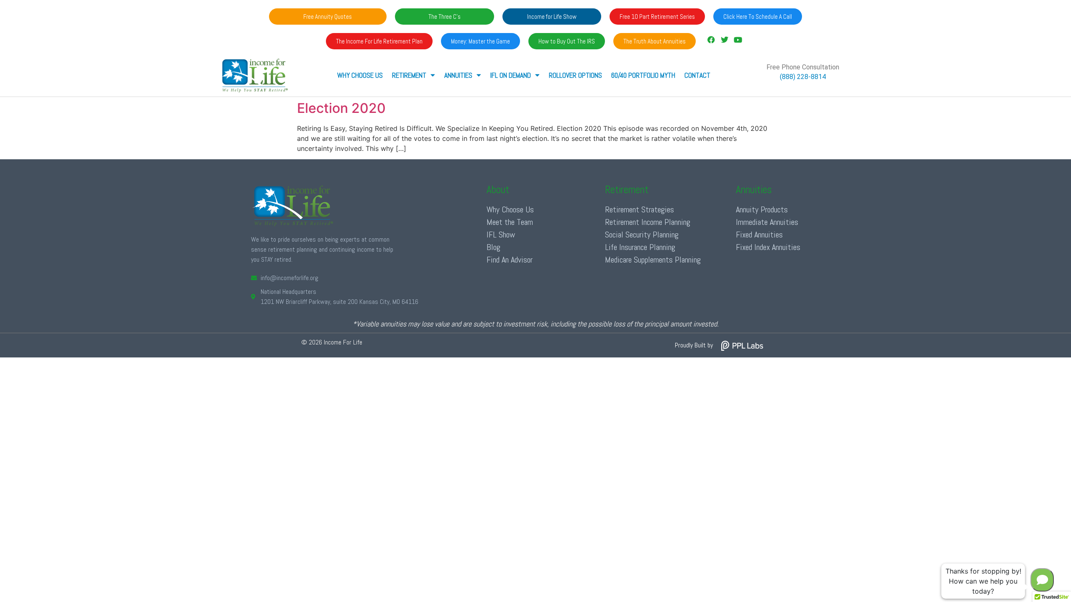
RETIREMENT (409, 75)
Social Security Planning (642, 234)
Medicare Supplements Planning (653, 259)
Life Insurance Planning (640, 247)
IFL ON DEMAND (510, 75)
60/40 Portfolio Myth (643, 75)
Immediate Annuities (767, 222)
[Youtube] (738, 39)
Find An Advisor (510, 259)
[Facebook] (710, 39)
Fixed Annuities (759, 234)
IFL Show (501, 234)
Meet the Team (510, 222)
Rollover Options (575, 75)
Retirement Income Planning (647, 222)
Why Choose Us (360, 75)
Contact (697, 75)
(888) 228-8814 (803, 77)
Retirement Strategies (639, 209)
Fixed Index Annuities (768, 247)
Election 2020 (341, 108)
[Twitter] (724, 39)
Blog (493, 247)
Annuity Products (762, 209)
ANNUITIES (458, 75)
